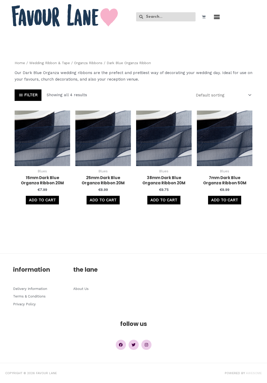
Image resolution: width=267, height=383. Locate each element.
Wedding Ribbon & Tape (49, 63)
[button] (217, 17)
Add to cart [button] (42, 200)
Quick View (42, 161)
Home (20, 63)
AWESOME (254, 373)
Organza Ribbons (88, 63)
